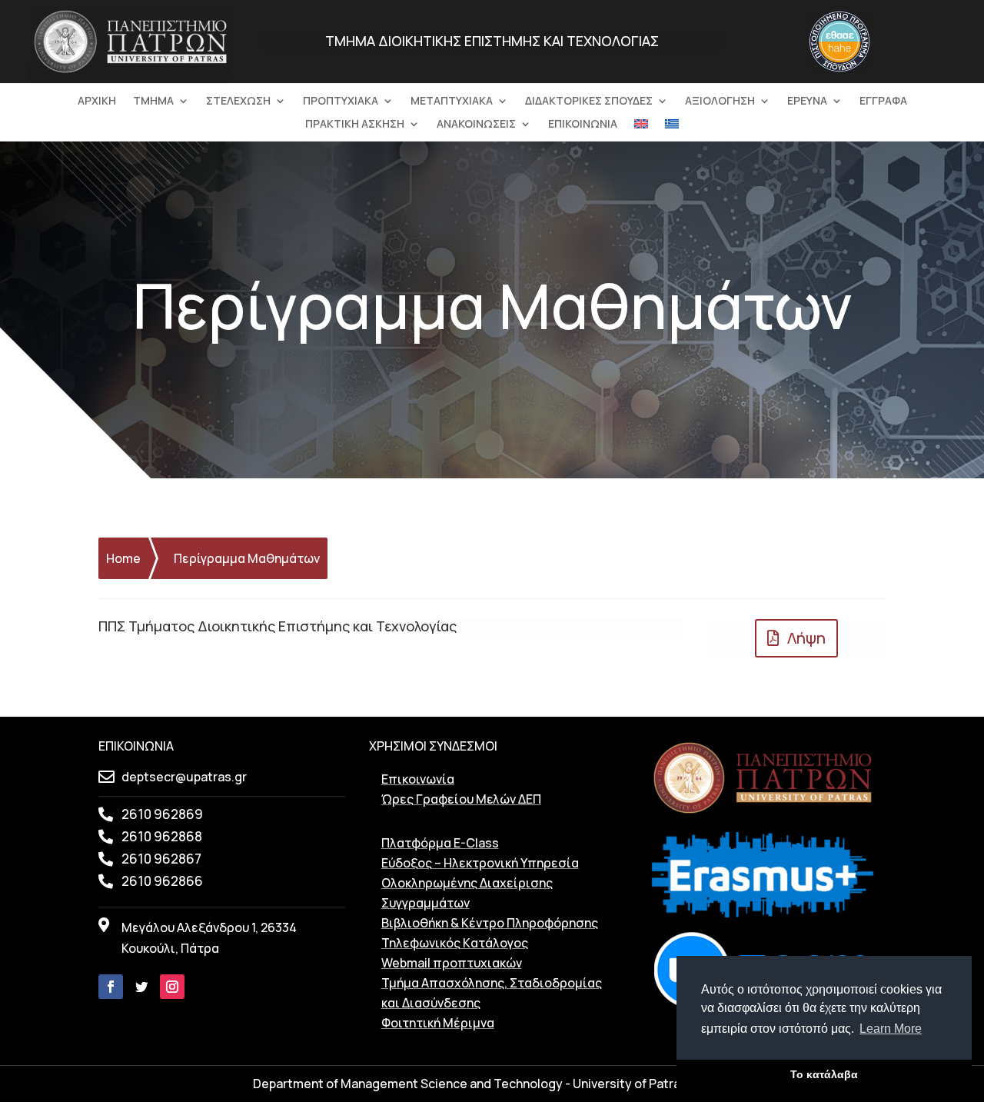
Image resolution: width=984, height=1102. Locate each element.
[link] (130, 73)
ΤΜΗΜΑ (153, 101)
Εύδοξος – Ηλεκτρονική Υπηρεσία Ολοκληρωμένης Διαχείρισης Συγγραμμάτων (480, 882)
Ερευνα (807, 101)
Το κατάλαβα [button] (824, 1074)
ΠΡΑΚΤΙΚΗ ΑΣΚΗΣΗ (354, 124)
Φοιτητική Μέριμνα (437, 1022)
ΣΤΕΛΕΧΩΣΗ (238, 101)
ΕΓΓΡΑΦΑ (883, 101)
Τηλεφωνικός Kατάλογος (454, 942)
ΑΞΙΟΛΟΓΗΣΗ (720, 101)
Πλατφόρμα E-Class (440, 842)
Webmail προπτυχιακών (451, 962)
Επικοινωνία (417, 779)
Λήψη (806, 638)
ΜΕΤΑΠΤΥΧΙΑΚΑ (452, 101)
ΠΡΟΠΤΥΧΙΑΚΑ (340, 101)
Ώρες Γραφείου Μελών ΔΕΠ (461, 799)
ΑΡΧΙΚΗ (97, 101)
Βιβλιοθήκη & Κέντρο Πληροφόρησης (489, 922)
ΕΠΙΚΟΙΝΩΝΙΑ (582, 124)
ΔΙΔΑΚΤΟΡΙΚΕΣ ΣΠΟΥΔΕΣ (589, 101)
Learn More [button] (890, 1028)
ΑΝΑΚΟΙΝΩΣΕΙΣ (476, 124)
